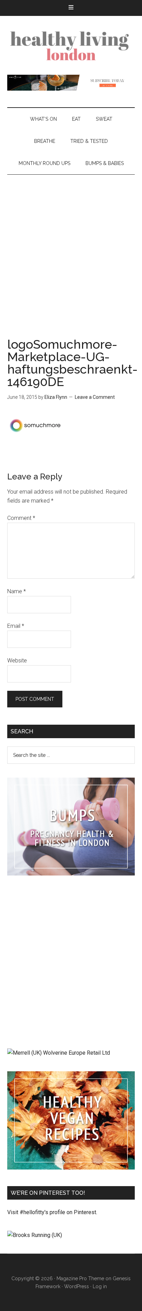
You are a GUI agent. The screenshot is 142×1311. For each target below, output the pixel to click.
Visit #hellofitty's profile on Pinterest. (52, 1212)
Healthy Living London (71, 45)
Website (17, 660)
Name (16, 591)
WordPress (76, 1286)
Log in (100, 1286)
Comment (21, 518)
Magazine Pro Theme (80, 1278)
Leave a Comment (95, 397)
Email (15, 626)
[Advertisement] (71, 249)
